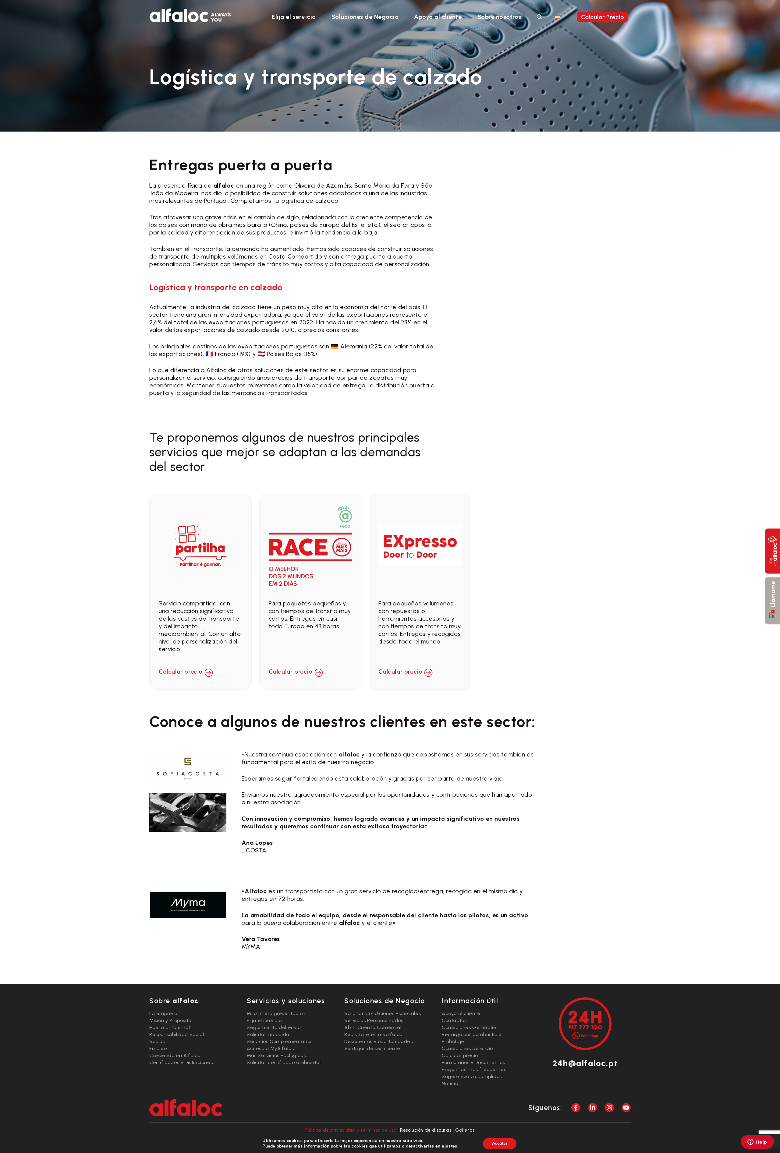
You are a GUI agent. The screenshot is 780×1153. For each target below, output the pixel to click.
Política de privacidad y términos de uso (350, 1130)
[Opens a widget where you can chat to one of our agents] (757, 1142)
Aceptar (499, 1143)
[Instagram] (609, 1107)
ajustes (449, 1146)
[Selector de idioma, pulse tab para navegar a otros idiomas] (557, 16)
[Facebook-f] (575, 1107)
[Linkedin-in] (592, 1107)
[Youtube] (626, 1107)
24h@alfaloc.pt (585, 1063)
